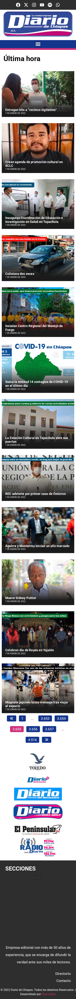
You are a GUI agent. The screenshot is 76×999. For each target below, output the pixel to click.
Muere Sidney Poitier (20, 598)
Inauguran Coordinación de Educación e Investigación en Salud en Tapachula (34, 220)
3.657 (49, 728)
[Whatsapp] (58, 5)
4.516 (32, 739)
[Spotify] (50, 5)
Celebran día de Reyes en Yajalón (29, 650)
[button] (38, 44)
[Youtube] (42, 5)
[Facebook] (18, 5)
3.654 (61, 718)
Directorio (63, 973)
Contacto (63, 981)
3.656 (33, 728)
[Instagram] (34, 5)
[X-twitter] (26, 5)
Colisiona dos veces (19, 274)
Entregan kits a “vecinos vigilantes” (31, 110)
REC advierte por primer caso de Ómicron (35, 494)
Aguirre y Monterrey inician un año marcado (37, 546)
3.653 (45, 718)
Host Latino (49, 994)
